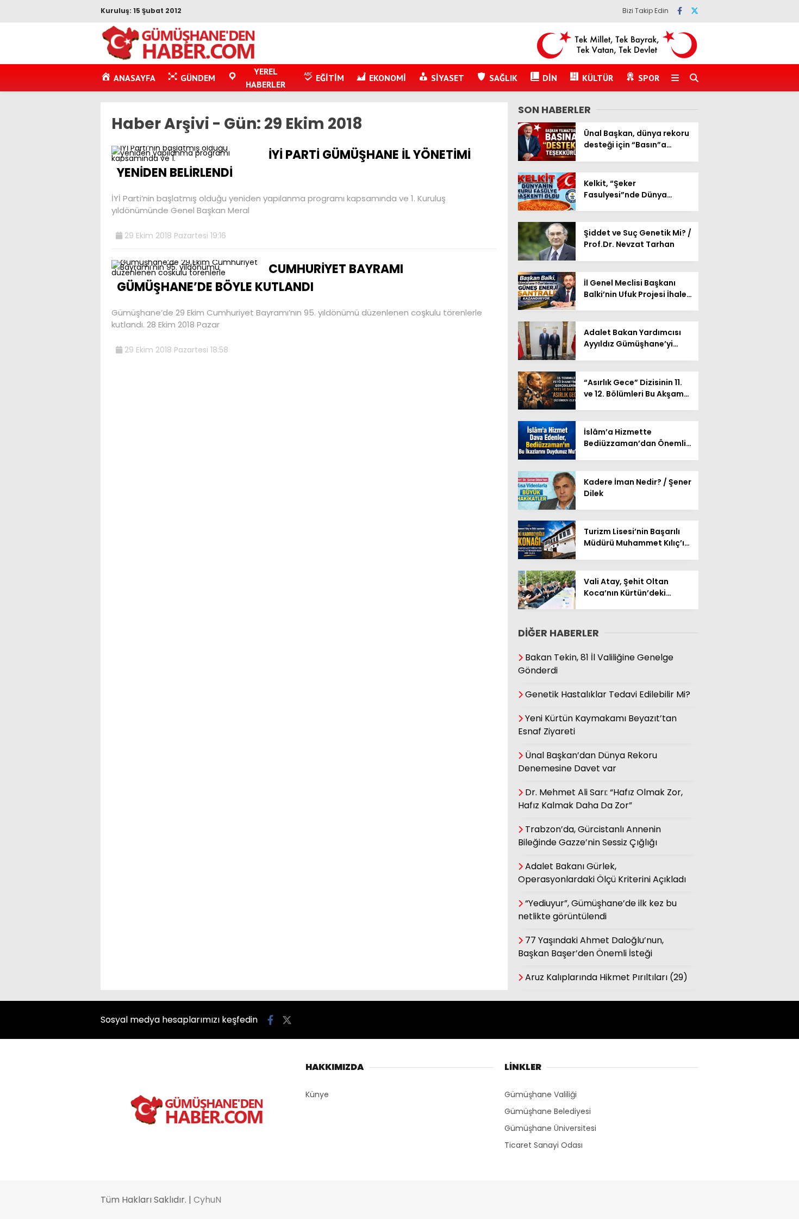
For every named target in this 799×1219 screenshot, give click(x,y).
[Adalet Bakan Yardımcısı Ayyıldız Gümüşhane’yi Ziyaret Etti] (547, 357)
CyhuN (207, 1199)
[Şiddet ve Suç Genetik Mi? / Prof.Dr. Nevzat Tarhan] (547, 257)
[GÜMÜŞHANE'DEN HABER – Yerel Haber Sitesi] (179, 58)
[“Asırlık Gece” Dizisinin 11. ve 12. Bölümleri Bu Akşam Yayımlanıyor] (547, 406)
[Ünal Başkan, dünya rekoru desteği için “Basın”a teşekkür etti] (547, 158)
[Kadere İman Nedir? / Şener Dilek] (547, 507)
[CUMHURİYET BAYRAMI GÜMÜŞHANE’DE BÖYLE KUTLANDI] (185, 272)
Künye (317, 1094)
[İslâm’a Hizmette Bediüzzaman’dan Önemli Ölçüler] (547, 456)
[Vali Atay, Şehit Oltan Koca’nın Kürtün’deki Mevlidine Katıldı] (547, 606)
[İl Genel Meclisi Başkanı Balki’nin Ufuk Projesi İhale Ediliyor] (547, 307)
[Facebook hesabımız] (679, 10)
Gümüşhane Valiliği (540, 1094)
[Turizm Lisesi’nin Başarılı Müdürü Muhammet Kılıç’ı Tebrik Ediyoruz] (547, 556)
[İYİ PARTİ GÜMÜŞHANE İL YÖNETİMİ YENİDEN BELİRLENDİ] (185, 158)
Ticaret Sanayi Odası (543, 1145)
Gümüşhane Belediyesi (547, 1111)
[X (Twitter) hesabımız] (694, 10)
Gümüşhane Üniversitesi (550, 1128)
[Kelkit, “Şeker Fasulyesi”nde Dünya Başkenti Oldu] (547, 207)
